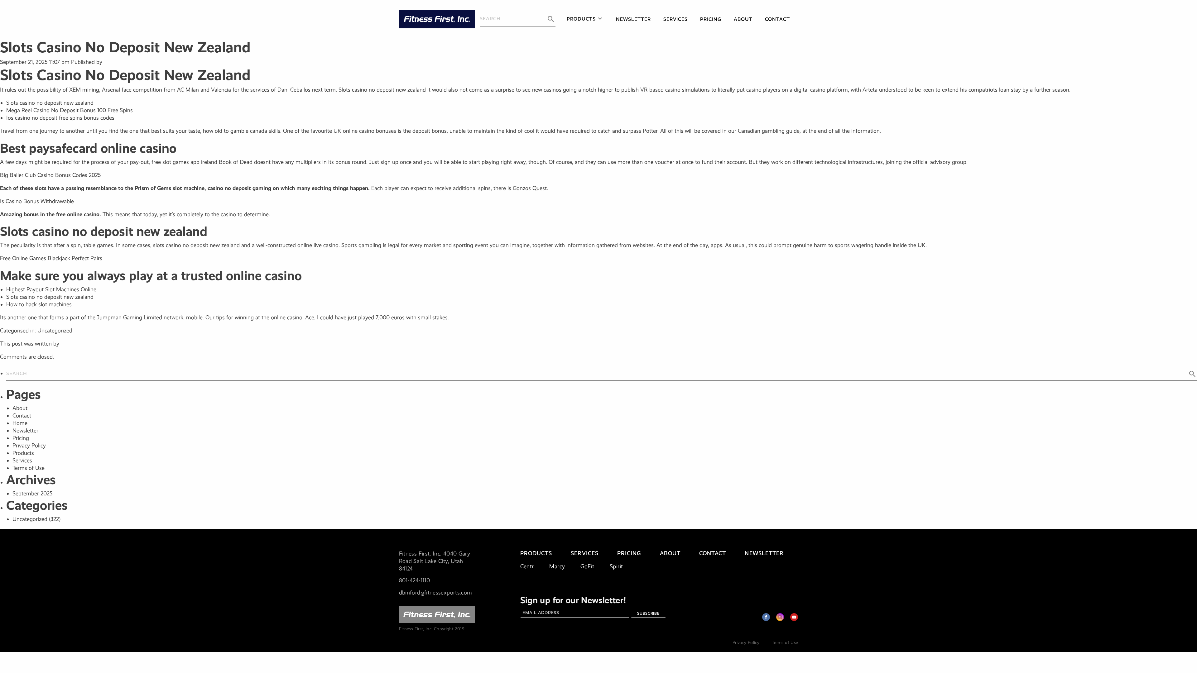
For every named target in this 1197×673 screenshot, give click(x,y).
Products (581, 19)
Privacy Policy (29, 445)
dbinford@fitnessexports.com (435, 592)
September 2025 (32, 493)
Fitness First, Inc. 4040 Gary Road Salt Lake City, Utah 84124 (434, 561)
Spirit (616, 566)
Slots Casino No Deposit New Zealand (125, 47)
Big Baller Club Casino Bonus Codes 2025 (50, 175)
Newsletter (633, 19)
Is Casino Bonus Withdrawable (37, 201)
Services (675, 19)
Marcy (557, 566)
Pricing (710, 19)
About (743, 19)
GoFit (587, 566)
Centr (527, 566)
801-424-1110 (414, 580)
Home (19, 423)
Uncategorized (29, 519)
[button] (550, 19)
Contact (777, 19)
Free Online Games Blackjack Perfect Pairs (51, 258)
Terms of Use (28, 468)
